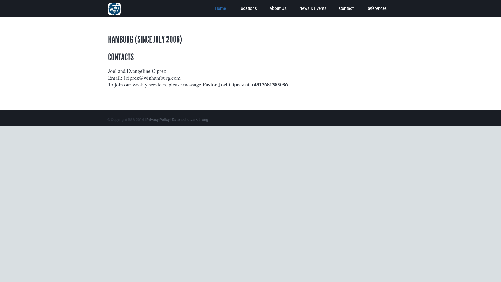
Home (220, 8)
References (376, 8)
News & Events (312, 8)
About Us (278, 8)
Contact (346, 8)
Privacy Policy (158, 119)
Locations (247, 8)
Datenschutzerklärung (190, 119)
